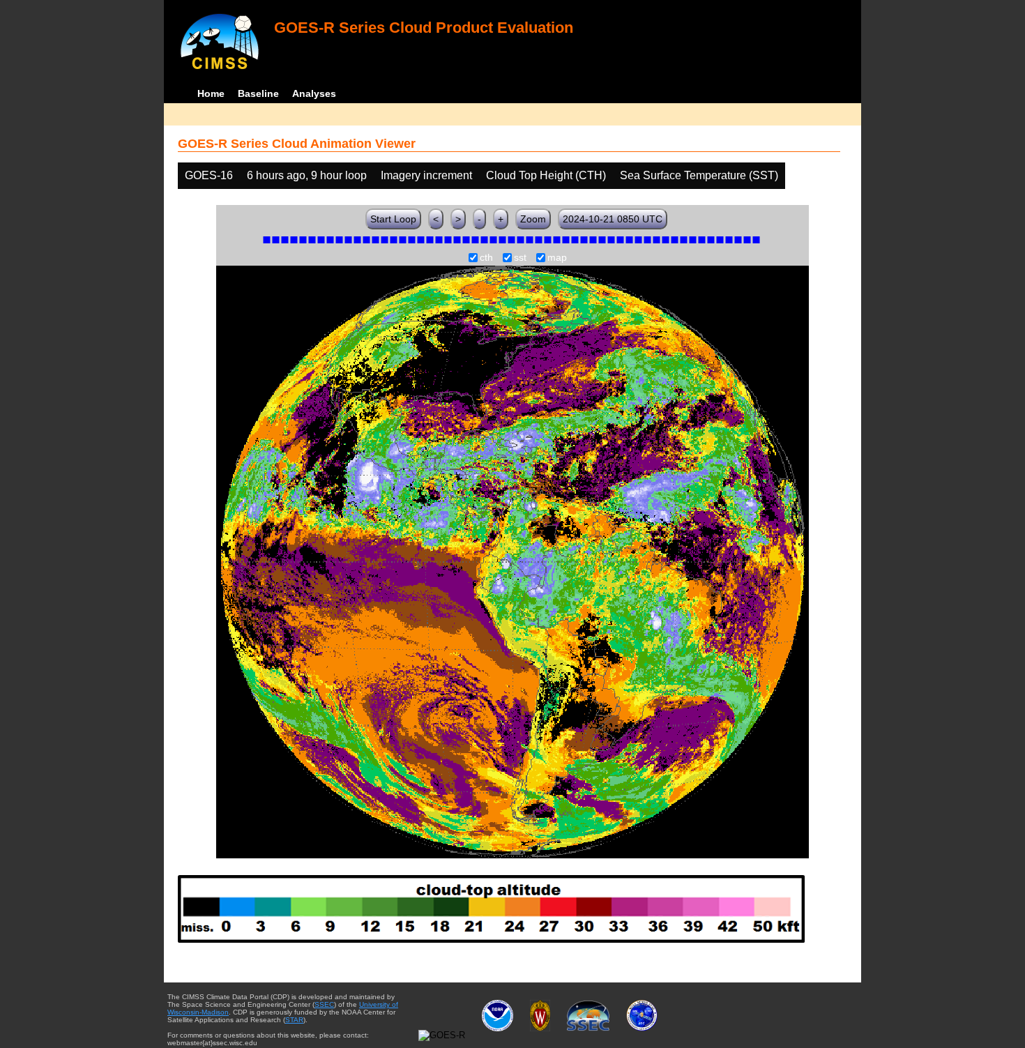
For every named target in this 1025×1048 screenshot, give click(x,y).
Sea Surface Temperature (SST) (699, 175)
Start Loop (393, 219)
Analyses (314, 93)
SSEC (324, 1004)
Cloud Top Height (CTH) (546, 175)
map (557, 258)
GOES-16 (209, 175)
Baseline (258, 93)
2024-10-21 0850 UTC (612, 219)
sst (520, 258)
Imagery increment (426, 175)
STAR (294, 1020)
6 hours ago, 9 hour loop (307, 175)
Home (211, 93)
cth (486, 258)
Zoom (533, 219)
